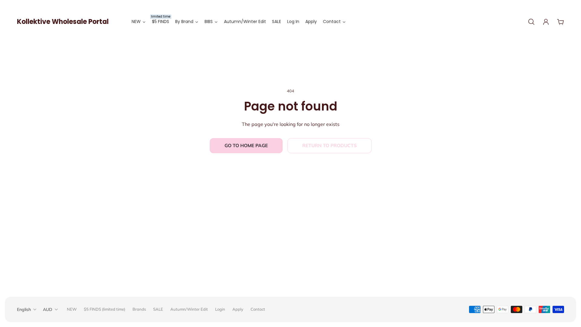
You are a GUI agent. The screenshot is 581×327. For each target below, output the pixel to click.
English (24, 309)
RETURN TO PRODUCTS (329, 145)
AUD (47, 309)
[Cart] (560, 21)
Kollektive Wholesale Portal (63, 21)
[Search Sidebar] (531, 21)
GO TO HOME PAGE (246, 145)
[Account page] (546, 21)
